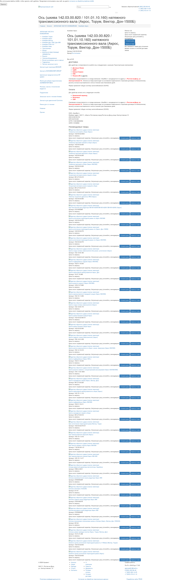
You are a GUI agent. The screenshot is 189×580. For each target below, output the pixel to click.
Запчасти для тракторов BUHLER (50, 67)
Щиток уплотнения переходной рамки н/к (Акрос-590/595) (87, 240)
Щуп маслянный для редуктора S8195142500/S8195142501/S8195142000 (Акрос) (95, 207)
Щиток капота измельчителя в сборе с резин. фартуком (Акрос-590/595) (92, 348)
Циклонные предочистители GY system (50, 76)
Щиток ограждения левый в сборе (80, 413)
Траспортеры (46, 48)
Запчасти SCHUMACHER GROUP (50, 71)
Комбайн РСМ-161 (48, 44)
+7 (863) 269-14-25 (144, 8)
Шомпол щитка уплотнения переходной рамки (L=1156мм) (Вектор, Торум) (93, 543)
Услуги (73, 568)
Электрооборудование (49, 58)
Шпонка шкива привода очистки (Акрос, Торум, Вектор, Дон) (88, 532)
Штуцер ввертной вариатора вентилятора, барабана (86, 467)
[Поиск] (110, 7)
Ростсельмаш (76, 53)
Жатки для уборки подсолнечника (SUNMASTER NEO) (51, 82)
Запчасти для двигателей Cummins (51, 100)
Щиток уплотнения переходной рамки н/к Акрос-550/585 (87, 218)
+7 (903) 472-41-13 (144, 10)
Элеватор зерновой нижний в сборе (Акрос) (83, 143)
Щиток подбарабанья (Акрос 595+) (80, 359)
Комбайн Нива (47, 46)
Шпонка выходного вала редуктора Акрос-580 (83, 510)
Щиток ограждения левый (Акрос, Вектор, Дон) (84, 380)
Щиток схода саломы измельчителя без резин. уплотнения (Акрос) (90, 251)
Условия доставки (88, 575)
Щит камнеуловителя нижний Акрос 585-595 (83, 456)
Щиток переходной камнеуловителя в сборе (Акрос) (85, 391)
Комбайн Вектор (47, 40)
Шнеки (44, 50)
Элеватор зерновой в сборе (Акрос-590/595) (83, 164)
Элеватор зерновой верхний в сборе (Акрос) (83, 153)
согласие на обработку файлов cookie (81, 1)
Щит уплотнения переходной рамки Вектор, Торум (85, 424)
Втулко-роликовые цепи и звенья (53, 60)
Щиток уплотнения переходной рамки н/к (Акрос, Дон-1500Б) (88, 229)
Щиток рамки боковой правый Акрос (80, 316)
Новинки (42, 108)
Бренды (73, 566)
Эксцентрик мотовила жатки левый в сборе (82, 175)
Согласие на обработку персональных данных (93, 579)
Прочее (42, 112)
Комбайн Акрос (47, 38)
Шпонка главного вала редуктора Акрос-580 (83, 499)
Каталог (73, 562)
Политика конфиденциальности (50, 579)
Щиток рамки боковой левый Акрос (80, 326)
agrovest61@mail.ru (131, 568)
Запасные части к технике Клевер (51, 96)
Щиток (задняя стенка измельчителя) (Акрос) (83, 337)
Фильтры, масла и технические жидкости (50, 88)
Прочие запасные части (50, 64)
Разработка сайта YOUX (134, 579)
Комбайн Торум (47, 36)
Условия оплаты (88, 571)
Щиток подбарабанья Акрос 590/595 (80, 402)
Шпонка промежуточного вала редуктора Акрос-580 (85, 478)
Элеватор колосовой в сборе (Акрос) (80, 132)
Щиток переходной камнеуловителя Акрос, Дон (84, 272)
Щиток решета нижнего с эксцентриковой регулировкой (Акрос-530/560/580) (93, 370)
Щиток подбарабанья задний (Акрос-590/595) (83, 261)
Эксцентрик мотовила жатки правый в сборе (83, 186)
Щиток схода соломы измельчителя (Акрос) (83, 305)
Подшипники (44, 92)
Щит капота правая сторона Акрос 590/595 (82, 445)
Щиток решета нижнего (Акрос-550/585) (81, 283)
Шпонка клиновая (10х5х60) (78, 489)
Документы (89, 568)
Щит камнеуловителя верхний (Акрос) (81, 434)
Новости (88, 566)
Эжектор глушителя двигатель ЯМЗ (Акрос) (83, 197)
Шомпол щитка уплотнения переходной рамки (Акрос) (86, 553)
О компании (89, 563)
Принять (3, 4)
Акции (73, 564)
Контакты (74, 570)
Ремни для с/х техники (47, 104)
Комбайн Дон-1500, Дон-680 (51, 42)
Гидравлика (46, 62)
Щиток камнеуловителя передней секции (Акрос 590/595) (87, 294)
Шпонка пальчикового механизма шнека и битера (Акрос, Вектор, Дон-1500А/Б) (94, 521)
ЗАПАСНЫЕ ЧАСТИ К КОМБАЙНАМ (47, 33)
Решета (44, 56)
